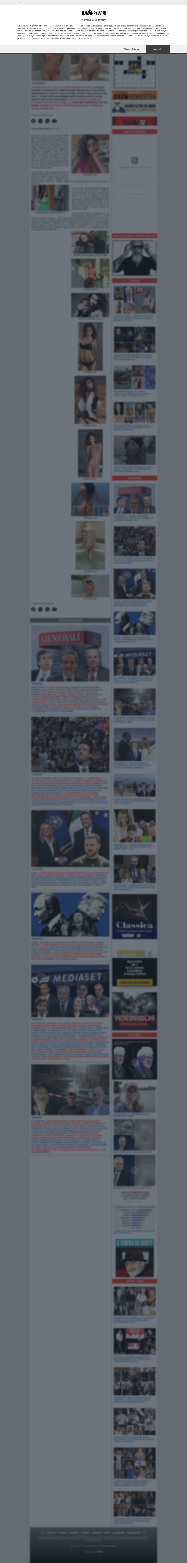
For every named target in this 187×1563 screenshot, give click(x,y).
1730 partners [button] (33, 26)
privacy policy (55, 38)
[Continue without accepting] (19, 2)
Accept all (157, 49)
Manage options (131, 49)
